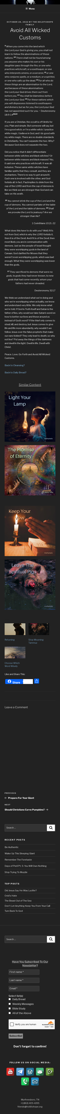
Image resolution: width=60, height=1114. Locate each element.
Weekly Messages (23, 1004)
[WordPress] (30, 1072)
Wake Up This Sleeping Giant (20, 853)
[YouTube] (10, 1072)
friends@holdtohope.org (30, 1106)
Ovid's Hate (11, 895)
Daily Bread (18, 999)
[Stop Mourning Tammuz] (38, 629)
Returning (10, 639)
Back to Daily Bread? (15, 372)
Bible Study (18, 1008)
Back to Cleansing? (15, 365)
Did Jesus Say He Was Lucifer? (21, 890)
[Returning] (15, 629)
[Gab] (40, 1072)
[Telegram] (20, 1072)
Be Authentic (11, 847)
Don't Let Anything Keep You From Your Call (27, 906)
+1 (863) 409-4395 (30, 1103)
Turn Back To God (14, 911)
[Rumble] (50, 1072)
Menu (32, 8)
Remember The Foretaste (18, 859)
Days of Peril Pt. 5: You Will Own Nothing (26, 866)
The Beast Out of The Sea (18, 900)
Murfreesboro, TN (30, 1099)
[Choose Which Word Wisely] (15, 652)
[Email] (35, 1081)
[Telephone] (25, 1081)
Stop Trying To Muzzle (16, 872)
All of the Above (21, 1013)
